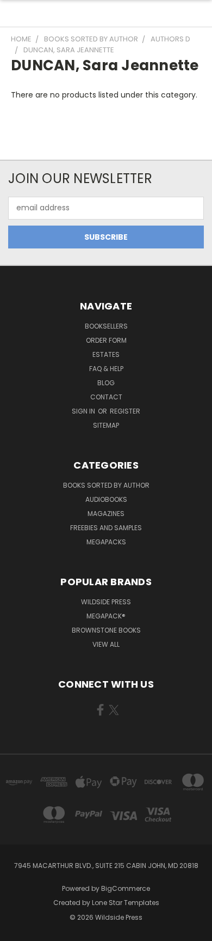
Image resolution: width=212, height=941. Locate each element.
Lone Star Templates (125, 902)
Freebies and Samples (106, 527)
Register (125, 411)
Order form (106, 340)
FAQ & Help (106, 368)
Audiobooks (106, 499)
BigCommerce (125, 888)
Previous (17, 930)
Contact (106, 397)
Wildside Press (106, 601)
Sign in (84, 411)
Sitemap (106, 425)
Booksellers (106, 326)
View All (106, 644)
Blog (106, 382)
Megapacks (106, 542)
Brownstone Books (106, 630)
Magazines (106, 513)
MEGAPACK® (106, 616)
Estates (106, 354)
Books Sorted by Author (106, 485)
